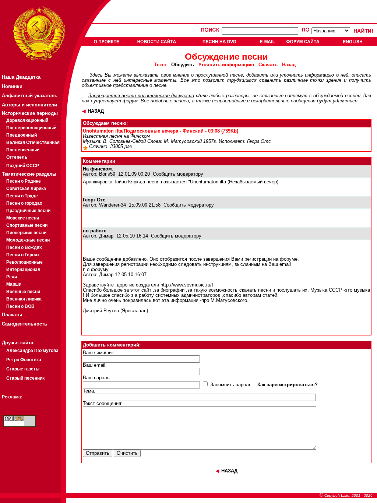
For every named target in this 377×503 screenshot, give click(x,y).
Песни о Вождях (24, 247)
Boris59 (107, 174)
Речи (11, 276)
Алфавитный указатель (29, 95)
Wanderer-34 (112, 205)
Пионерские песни (26, 232)
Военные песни (23, 291)
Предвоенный (21, 135)
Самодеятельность (24, 324)
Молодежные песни (28, 240)
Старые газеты (22, 369)
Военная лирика (24, 299)
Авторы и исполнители (29, 105)
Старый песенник (25, 378)
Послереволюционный (31, 127)
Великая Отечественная (33, 142)
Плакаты (12, 314)
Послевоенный (22, 149)
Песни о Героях (23, 254)
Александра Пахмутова (32, 350)
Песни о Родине (23, 181)
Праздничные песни (28, 210)
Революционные (24, 262)
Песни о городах (24, 203)
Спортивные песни (26, 225)
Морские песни (22, 218)
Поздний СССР (22, 165)
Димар (106, 236)
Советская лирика (26, 188)
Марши (13, 284)
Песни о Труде (22, 195)
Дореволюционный (27, 120)
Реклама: (12, 397)
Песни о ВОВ (20, 306)
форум (130, 100)
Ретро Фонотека (23, 359)
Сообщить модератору (178, 174)
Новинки (12, 86)
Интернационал (23, 269)
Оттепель (16, 157)
